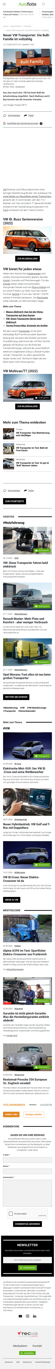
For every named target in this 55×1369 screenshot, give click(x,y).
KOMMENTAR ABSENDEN (27, 1224)
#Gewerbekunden (26, 711)
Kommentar (8, 1177)
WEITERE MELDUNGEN (16, 697)
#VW (16, 558)
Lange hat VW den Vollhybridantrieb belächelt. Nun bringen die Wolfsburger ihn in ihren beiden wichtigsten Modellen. (27, 833)
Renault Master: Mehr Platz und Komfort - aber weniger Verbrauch (25, 620)
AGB (17, 1362)
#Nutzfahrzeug (13, 523)
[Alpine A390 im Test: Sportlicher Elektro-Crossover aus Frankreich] (27, 928)
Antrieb (6, 284)
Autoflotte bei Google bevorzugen (22, 123)
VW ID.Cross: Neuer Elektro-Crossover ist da (21, 879)
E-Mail (6, 1155)
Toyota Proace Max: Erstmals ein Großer (27, 325)
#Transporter (9, 711)
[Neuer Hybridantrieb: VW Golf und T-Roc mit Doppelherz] (27, 802)
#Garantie (18, 1009)
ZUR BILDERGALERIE (27, 258)
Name (5, 1166)
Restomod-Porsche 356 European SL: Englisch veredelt (25, 1081)
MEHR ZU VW (11, 900)
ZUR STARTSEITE (14, 501)
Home (5, 26)
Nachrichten (16, 26)
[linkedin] (34, 1316)
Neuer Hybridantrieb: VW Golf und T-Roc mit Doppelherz (26, 826)
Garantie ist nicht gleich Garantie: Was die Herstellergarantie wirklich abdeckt (26, 1017)
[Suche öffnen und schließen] (43, 4)
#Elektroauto (19, 872)
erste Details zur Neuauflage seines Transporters (27, 196)
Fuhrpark (27, 26)
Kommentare (14, 115)
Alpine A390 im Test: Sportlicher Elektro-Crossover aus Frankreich (25, 952)
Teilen (31, 115)
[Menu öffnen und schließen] (5, 4)
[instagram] (27, 1316)
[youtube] (20, 1316)
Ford (5, 210)
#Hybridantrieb (20, 819)
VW (4, 189)
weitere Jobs (11, 1114)
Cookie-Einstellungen (42, 1362)
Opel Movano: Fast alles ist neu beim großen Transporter (27, 676)
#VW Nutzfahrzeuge (36, 707)
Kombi (6, 280)
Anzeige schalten (33, 1114)
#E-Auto (17, 764)
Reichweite (42, 297)
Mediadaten (20, 1345)
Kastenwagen (34, 273)
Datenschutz (27, 1362)
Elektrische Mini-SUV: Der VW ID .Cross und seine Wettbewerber (24, 770)
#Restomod (19, 1075)
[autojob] (46, 1105)
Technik (15, 294)
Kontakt (37, 1345)
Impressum (9, 1362)
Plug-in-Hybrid (39, 287)
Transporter (24, 331)
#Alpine (17, 946)
